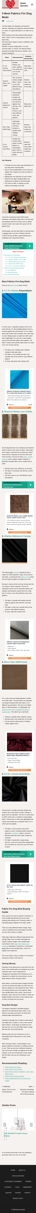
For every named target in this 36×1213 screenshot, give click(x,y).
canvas (15, 572)
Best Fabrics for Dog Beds (11, 255)
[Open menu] (32, 4)
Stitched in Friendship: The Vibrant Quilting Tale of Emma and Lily (27, 1090)
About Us (22, 1170)
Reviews (28, 1181)
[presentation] (18, 1119)
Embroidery (27, 1187)
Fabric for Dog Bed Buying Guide (13, 268)
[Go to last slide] (4, 1125)
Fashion (18, 1192)
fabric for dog (14, 285)
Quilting (8, 1192)
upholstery (15, 833)
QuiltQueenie (9, 21)
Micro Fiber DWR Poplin (15, 662)
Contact (27, 1192)
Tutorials (7, 1187)
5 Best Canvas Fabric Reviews (14, 1076)
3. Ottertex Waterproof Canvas (15, 261)
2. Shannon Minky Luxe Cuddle (15, 259)
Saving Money (10, 270)
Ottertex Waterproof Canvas (17, 536)
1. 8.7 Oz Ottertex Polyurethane (15, 257)
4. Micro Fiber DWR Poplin (14, 263)
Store (13, 1170)
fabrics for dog (25, 577)
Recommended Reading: (11, 274)
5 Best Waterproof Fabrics (13, 1067)
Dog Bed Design (11, 272)
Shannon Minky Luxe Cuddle (18, 411)
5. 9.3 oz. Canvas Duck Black (15, 266)
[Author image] (3, 21)
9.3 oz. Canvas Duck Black (17, 774)
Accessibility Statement (13, 1181)
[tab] (6, 1128)
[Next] (31, 1125)
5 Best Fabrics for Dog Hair (13, 1069)
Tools (17, 1187)
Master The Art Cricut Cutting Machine (8, 1089)
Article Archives (18, 1176)
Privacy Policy (18, 1198)
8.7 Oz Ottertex (11, 290)
